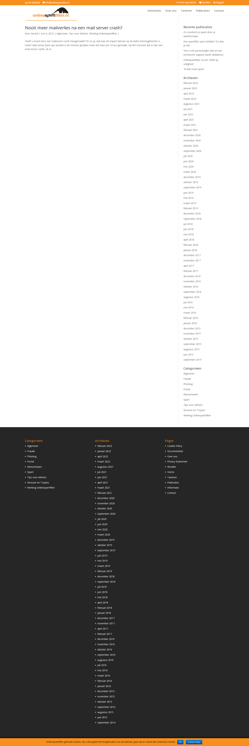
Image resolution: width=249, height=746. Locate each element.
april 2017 (188, 265)
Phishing (188, 384)
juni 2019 (188, 192)
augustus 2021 (191, 103)
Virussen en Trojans (194, 410)
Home (170, 472)
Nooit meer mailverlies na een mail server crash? (73, 28)
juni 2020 (188, 161)
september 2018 (192, 218)
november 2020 (192, 140)
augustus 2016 (191, 297)
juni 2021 (188, 114)
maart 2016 (189, 312)
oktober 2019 (190, 182)
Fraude (187, 378)
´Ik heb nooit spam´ (194, 69)
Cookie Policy (174, 445)
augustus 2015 (191, 349)
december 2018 (192, 213)
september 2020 (192, 151)
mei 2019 (188, 198)
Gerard (34, 33)
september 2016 (192, 291)
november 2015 (192, 333)
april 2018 (188, 239)
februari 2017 (190, 271)
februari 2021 (190, 130)
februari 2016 (190, 318)
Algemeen (62, 33)
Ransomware (190, 394)
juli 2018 (188, 224)
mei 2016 (188, 307)
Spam (186, 399)
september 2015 (192, 344)
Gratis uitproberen (187, 3)
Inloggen (219, 3)
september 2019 (192, 187)
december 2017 (192, 255)
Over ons (171, 10)
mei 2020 (188, 166)
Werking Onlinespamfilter (103, 33)
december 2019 (192, 177)
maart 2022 (189, 98)
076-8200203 (33, 2)
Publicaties (203, 10)
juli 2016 (188, 302)
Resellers (206, 3)
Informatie (154, 10)
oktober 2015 (190, 338)
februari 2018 (190, 244)
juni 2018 (188, 229)
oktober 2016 (190, 286)
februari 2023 (190, 83)
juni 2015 (188, 354)
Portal (186, 389)
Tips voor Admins (78, 33)
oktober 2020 (190, 145)
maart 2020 (189, 171)
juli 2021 (188, 109)
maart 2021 (189, 124)
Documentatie (175, 451)
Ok (180, 742)
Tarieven (186, 10)
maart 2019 (189, 203)
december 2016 (192, 276)
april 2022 (188, 93)
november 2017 (192, 260)
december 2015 (192, 328)
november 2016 (192, 281)
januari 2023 (190, 88)
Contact (219, 10)
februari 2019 (190, 208)
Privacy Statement (177, 461)
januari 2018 (190, 250)
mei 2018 (188, 234)
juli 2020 (188, 156)
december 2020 (192, 135)
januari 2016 (190, 323)
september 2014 (192, 359)
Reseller (171, 466)
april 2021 (188, 119)
